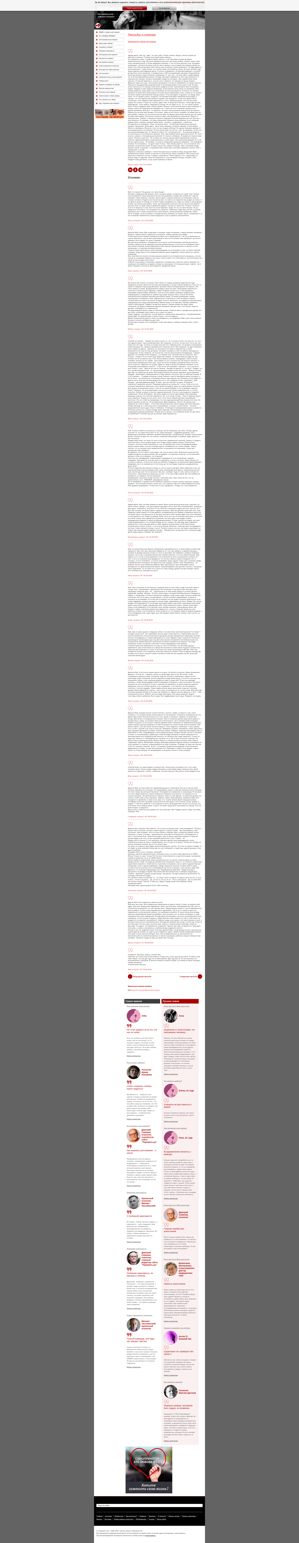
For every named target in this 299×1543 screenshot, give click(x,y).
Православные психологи (123, 1519)
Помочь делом (174, 1516)
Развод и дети (103, 81)
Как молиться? (131, 1516)
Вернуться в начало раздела (140, 986)
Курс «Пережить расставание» (109, 103)
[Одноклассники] (135, 169)
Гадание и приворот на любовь (177, 1328)
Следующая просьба (188, 976)
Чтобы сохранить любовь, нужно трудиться (139, 1087)
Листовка (107, 1519)
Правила (143, 1516)
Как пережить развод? (173, 1382)
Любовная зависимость (137, 1193)
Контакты (108, 1516)
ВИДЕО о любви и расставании (109, 32)
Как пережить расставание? (138, 1126)
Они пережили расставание (138, 1006)
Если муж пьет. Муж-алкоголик (176, 1006)
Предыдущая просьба (142, 976)
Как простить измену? (106, 58)
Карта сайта (161, 1519)
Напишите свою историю (142, 41)
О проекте (162, 1516)
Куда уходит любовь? (136, 1063)
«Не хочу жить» (104, 73)
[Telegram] (140, 169)
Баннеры (152, 1516)
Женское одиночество (106, 88)
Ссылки (151, 1519)
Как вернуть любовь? (173, 1081)
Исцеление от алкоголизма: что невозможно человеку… (179, 1031)
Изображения (141, 1519)
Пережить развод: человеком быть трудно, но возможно (178, 1406)
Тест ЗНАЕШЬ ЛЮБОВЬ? (107, 36)
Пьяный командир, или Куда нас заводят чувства (140, 1340)
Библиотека (119, 1516)
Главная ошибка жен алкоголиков (174, 1230)
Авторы (99, 1519)
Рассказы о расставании (107, 92)
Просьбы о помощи (142, 34)
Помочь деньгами (189, 1516)
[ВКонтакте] (130, 169)
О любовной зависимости (139, 1216)
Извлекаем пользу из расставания (110, 77)
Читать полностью (134, 1056)
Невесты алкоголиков (174, 1284)
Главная (99, 1516)
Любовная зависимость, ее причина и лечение (140, 1274)
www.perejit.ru (150, 1535)
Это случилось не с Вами (107, 99)
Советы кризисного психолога (139, 1315)
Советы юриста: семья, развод (109, 96)
